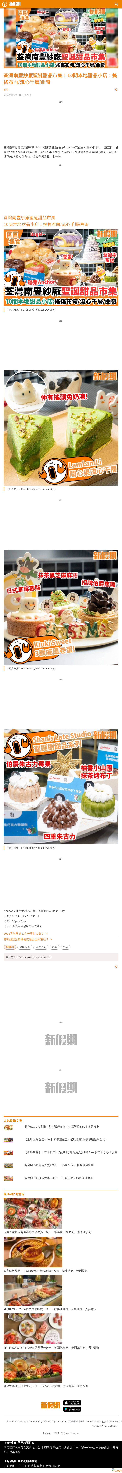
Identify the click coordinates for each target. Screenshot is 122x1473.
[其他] (116, 91)
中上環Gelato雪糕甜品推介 (93, 1447)
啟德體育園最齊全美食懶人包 (22, 1447)
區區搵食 (25, 947)
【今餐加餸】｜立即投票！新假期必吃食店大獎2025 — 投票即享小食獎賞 (71, 1152)
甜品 (65, 947)
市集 (54, 947)
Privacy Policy (110, 1426)
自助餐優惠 (35, 1465)
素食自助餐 (53, 1465)
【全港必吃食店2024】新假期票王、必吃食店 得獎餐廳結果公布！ (66, 1139)
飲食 (6, 89)
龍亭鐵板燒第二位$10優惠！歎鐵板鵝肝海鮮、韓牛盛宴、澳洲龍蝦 (46, 1270)
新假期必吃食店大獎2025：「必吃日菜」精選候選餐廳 (58, 1178)
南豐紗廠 (41, 947)
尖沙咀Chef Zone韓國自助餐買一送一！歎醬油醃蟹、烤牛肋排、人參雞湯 (50, 1309)
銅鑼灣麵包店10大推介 (58, 1447)
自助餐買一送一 (13, 1465)
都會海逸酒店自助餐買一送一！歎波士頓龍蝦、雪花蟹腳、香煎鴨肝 (46, 1386)
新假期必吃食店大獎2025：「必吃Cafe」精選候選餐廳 (59, 1165)
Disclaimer (96, 1426)
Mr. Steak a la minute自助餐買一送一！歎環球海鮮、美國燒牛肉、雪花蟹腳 (52, 1347)
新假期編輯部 (10, 95)
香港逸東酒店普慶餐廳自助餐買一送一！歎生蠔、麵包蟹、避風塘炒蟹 (47, 1232)
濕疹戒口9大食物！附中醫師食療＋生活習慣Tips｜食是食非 (61, 1126)
